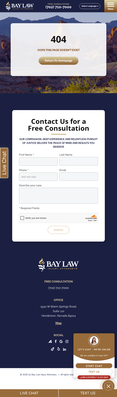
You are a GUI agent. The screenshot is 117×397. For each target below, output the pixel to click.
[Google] (61, 341)
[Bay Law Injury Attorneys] (19, 6)
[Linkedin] (64, 349)
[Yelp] (58, 349)
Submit (58, 229)
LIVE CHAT (29, 393)
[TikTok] (52, 349)
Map (58, 323)
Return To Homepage (58, 60)
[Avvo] (50, 341)
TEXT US (87, 393)
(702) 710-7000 (58, 7)
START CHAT (94, 366)
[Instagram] (67, 341)
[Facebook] (56, 341)
